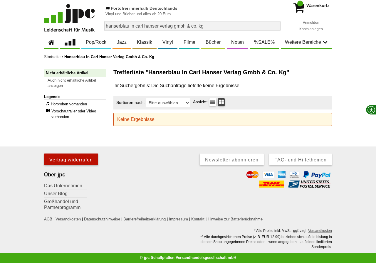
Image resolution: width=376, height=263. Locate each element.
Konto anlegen (311, 29)
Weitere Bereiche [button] (303, 42)
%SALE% (264, 42)
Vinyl (167, 42)
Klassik (144, 42)
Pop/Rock (96, 42)
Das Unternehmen (63, 185)
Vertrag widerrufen (71, 159)
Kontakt (197, 219)
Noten (237, 42)
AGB (48, 219)
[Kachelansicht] (221, 102)
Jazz (122, 42)
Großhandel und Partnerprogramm (62, 204)
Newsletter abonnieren (231, 159)
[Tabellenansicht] (212, 102)
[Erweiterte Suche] (275, 26)
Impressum (178, 219)
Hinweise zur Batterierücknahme (235, 219)
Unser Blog (56, 193)
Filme (189, 42)
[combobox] (192, 26)
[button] (78, 83)
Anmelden (311, 23)
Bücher (213, 42)
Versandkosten (68, 219)
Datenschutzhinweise (102, 219)
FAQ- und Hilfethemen (300, 159)
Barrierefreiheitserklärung (144, 219)
